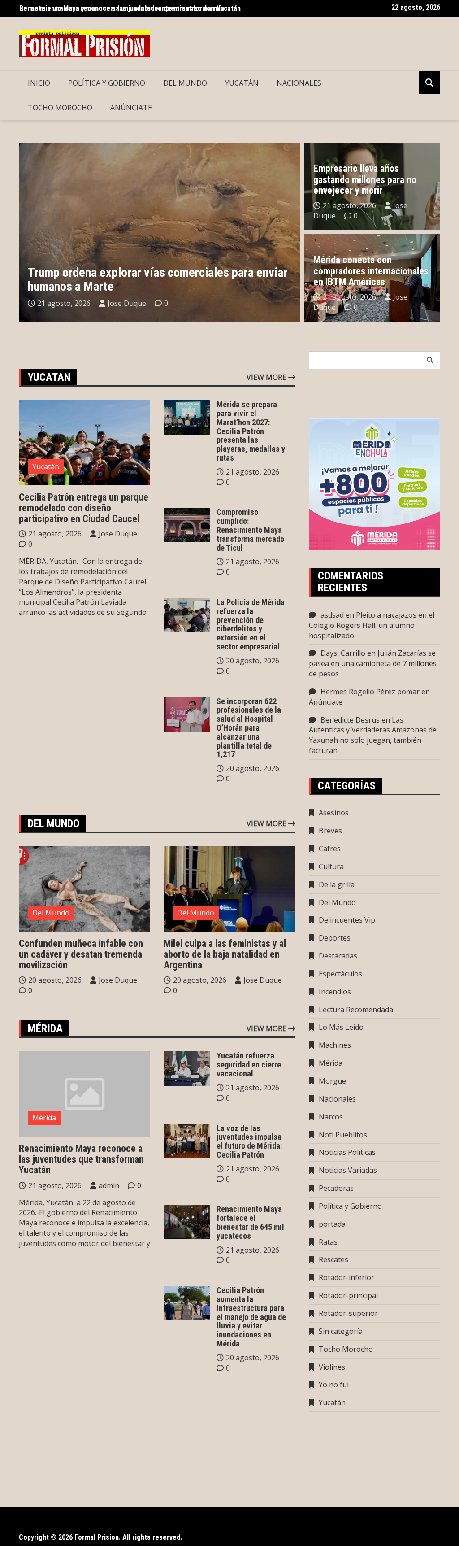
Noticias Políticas (347, 1152)
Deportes (335, 938)
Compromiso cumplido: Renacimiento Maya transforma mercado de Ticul (250, 529)
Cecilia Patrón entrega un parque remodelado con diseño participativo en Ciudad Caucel (83, 508)
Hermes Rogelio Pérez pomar (370, 692)
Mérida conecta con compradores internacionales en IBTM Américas (371, 270)
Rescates (333, 1259)
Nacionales (299, 83)
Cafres (330, 849)
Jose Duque (127, 303)
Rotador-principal (348, 1295)
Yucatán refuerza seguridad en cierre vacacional (249, 1064)
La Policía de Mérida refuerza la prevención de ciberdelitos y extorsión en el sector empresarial (251, 624)
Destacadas (338, 956)
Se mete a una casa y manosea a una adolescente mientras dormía (121, 8)
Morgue (332, 1081)
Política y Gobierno (106, 83)
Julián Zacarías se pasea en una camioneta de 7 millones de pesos (373, 663)
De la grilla (337, 884)
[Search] (430, 360)
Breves (330, 831)
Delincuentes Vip (347, 920)
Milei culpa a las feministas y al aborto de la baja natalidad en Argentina (225, 954)
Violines (332, 1367)
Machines (335, 1045)
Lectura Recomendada (356, 1010)
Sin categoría (341, 1331)
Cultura (331, 866)
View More (267, 377)
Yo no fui (334, 1384)
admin (109, 1185)
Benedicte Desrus (350, 720)
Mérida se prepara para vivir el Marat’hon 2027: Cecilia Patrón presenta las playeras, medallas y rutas (251, 431)
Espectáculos (340, 974)
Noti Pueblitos (343, 1135)
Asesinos (334, 813)
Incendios (335, 992)
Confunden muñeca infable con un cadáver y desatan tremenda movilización (81, 954)
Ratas (328, 1242)
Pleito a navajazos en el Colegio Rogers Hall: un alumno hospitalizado (371, 625)
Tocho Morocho (60, 108)
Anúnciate (131, 108)
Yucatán (242, 83)
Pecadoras (336, 1188)
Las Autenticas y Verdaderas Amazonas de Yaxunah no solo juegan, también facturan (373, 735)
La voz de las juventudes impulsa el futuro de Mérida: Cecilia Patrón (249, 1141)
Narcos (331, 1117)
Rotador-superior (348, 1313)
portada (332, 1224)
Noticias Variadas (348, 1170)
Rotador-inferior (346, 1277)
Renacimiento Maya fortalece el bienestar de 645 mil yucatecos (250, 1222)
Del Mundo (185, 83)
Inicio (39, 83)
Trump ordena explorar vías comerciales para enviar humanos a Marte (157, 279)
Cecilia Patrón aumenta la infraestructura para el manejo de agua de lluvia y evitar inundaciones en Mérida (251, 1316)
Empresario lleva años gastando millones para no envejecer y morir (364, 179)
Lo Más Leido (341, 1027)
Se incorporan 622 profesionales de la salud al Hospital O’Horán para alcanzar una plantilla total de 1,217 (249, 728)
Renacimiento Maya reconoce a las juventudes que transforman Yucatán (81, 1159)
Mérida (44, 1118)
